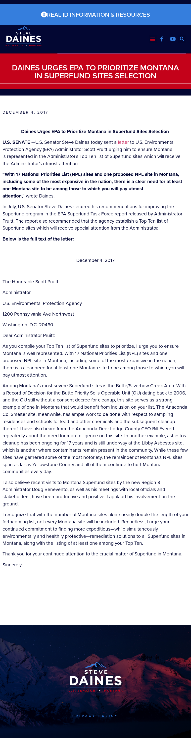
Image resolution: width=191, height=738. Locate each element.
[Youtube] (173, 39)
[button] (153, 39)
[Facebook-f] (162, 39)
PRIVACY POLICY (95, 716)
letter (123, 142)
